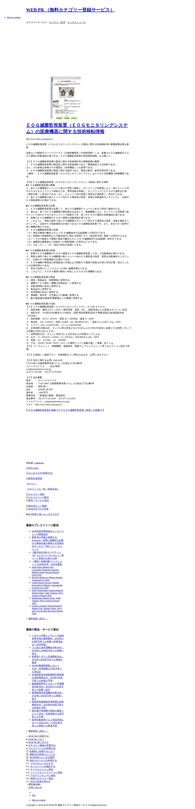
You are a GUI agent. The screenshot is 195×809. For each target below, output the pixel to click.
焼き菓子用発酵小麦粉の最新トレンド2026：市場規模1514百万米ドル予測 (48, 713)
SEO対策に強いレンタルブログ (43, 514)
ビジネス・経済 (57, 22)
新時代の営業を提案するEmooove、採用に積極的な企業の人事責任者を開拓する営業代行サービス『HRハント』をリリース (48, 543)
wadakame (39, 463)
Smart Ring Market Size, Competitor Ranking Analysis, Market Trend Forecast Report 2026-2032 (45, 571)
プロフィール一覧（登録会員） (43, 489)
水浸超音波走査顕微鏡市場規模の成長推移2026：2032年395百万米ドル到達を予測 (48, 677)
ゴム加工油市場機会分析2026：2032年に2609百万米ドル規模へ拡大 (48, 650)
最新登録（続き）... (38, 618)
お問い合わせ (35, 787)
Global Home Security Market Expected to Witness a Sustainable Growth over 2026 (47, 585)
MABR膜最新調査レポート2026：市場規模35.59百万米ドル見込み (47, 668)
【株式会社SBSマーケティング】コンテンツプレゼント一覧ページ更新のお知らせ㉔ (48, 555)
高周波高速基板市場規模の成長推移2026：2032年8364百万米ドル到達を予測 (48, 704)
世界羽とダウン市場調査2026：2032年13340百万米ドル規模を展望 (48, 659)
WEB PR (38, 742)
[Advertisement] (78, 49)
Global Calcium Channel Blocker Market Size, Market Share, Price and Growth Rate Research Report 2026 (47, 610)
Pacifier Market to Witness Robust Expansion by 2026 (47, 578)
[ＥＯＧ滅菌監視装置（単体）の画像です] (82, 410)
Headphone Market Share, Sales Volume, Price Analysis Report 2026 (46, 600)
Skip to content (13, 17)
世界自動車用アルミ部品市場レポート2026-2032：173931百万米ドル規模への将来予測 (48, 722)
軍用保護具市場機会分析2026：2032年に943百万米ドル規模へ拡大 (48, 695)
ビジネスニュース (77, 22)
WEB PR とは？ (36, 739)
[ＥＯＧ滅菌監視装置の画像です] (43, 410)
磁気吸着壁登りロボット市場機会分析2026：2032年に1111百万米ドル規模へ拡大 (48, 686)
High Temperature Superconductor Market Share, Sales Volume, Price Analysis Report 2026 (47, 593)
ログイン (31, 483)
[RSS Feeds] (32, 468)
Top (33, 795)
